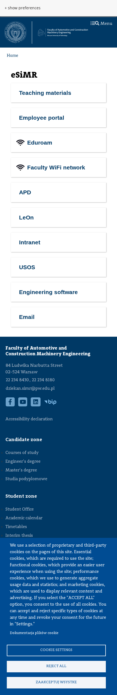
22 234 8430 (17, 380)
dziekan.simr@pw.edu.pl (30, 388)
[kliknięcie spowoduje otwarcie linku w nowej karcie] (15, 32)
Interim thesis (19, 535)
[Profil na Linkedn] (35, 405)
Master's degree (21, 470)
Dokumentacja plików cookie (34, 633)
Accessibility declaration (29, 419)
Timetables (16, 527)
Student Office (19, 509)
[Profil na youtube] (23, 405)
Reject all (56, 666)
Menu (105, 24)
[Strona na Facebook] (10, 405)
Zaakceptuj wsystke (56, 682)
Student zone (21, 496)
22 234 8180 (43, 380)
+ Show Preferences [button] (23, 8)
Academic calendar (23, 518)
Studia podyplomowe (26, 479)
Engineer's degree (23, 461)
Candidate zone (23, 439)
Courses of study (22, 453)
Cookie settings (56, 650)
